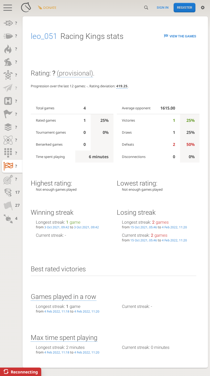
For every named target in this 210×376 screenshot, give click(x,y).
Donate (49, 7)
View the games (183, 36)
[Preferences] (202, 7)
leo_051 (44, 36)
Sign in (163, 7)
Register (184, 7)
